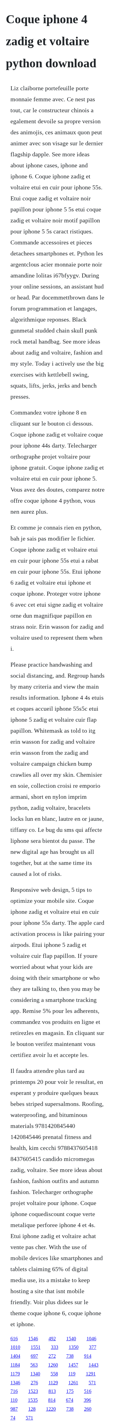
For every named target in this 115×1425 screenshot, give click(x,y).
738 (70, 1356)
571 (92, 1382)
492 (52, 1338)
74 (12, 1417)
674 (69, 1400)
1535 (33, 1400)
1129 (53, 1382)
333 (54, 1347)
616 (14, 1338)
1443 (93, 1364)
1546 (33, 1338)
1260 (53, 1364)
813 (52, 1391)
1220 (51, 1409)
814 (52, 1400)
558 (54, 1373)
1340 (35, 1373)
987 (14, 1409)
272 (52, 1356)
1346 (15, 1382)
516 (87, 1391)
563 (34, 1364)
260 (87, 1409)
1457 (73, 1364)
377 (92, 1347)
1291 (91, 1373)
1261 (73, 1382)
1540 (71, 1338)
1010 (15, 1347)
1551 (35, 1347)
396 (87, 1400)
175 (70, 1391)
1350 (74, 1347)
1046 (91, 1338)
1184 (15, 1364)
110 (13, 1400)
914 (87, 1356)
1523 (33, 1391)
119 (71, 1373)
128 (32, 1409)
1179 (15, 1373)
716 (14, 1391)
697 (34, 1356)
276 (34, 1382)
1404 (15, 1356)
